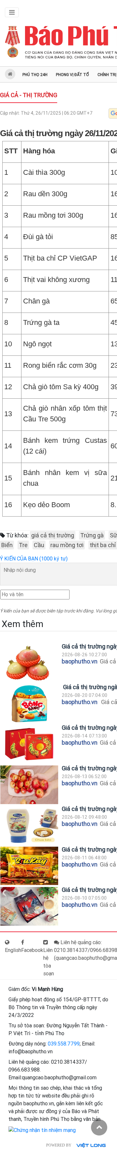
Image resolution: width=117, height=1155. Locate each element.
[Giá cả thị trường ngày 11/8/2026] (29, 866)
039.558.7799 (64, 1044)
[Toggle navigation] (12, 12)
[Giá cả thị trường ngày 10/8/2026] (29, 906)
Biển (7, 545)
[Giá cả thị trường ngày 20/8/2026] (29, 703)
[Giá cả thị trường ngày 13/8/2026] (29, 784)
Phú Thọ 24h (34, 74)
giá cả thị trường (52, 535)
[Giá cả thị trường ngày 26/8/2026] (29, 663)
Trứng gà (92, 535)
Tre (23, 545)
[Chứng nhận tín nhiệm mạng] (42, 1130)
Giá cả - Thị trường (28, 95)
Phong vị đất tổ (72, 74)
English (13, 950)
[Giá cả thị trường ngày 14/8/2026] (29, 744)
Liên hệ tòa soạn (48, 962)
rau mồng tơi (67, 545)
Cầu (39, 545)
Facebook (32, 950)
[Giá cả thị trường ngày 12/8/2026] (29, 825)
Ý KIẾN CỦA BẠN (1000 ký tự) (34, 559)
